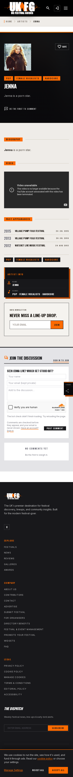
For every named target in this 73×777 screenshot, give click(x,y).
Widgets (9, 640)
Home (9, 21)
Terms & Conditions (17, 683)
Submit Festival (14, 612)
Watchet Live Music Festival (30, 245)
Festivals (10, 547)
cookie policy (45, 758)
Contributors (13, 595)
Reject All (38, 770)
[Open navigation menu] (66, 8)
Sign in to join (61, 360)
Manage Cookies (15, 677)
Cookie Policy (13, 671)
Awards (9, 570)
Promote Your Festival (19, 635)
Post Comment (55, 428)
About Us (10, 589)
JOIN (57, 324)
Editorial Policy (15, 689)
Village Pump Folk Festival (29, 231)
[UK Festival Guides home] (36, 497)
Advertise (10, 606)
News (7, 552)
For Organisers (14, 618)
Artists (22, 21)
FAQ (6, 646)
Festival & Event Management (24, 629)
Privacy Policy (14, 666)
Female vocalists (27, 78)
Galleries (10, 564)
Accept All (58, 770)
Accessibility (13, 694)
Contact (10, 600)
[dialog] (36, 763)
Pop (8, 78)
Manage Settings (13, 770)
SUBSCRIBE (58, 728)
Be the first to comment (20, 109)
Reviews (9, 558)
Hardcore (51, 78)
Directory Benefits (17, 623)
